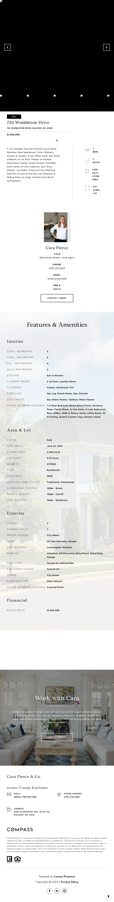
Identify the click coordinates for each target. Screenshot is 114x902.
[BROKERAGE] (64, 891)
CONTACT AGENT (57, 298)
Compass (76, 838)
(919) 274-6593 (57, 268)
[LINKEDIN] (57, 891)
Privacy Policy (69, 881)
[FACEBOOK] (49, 891)
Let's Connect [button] (57, 737)
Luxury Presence (64, 876)
